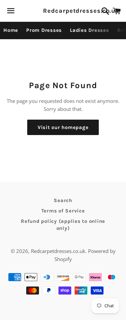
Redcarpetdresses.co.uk (63, 10)
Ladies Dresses (89, 30)
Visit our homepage (63, 127)
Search (63, 200)
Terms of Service (63, 211)
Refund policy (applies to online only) (63, 224)
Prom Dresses (44, 30)
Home (10, 30)
